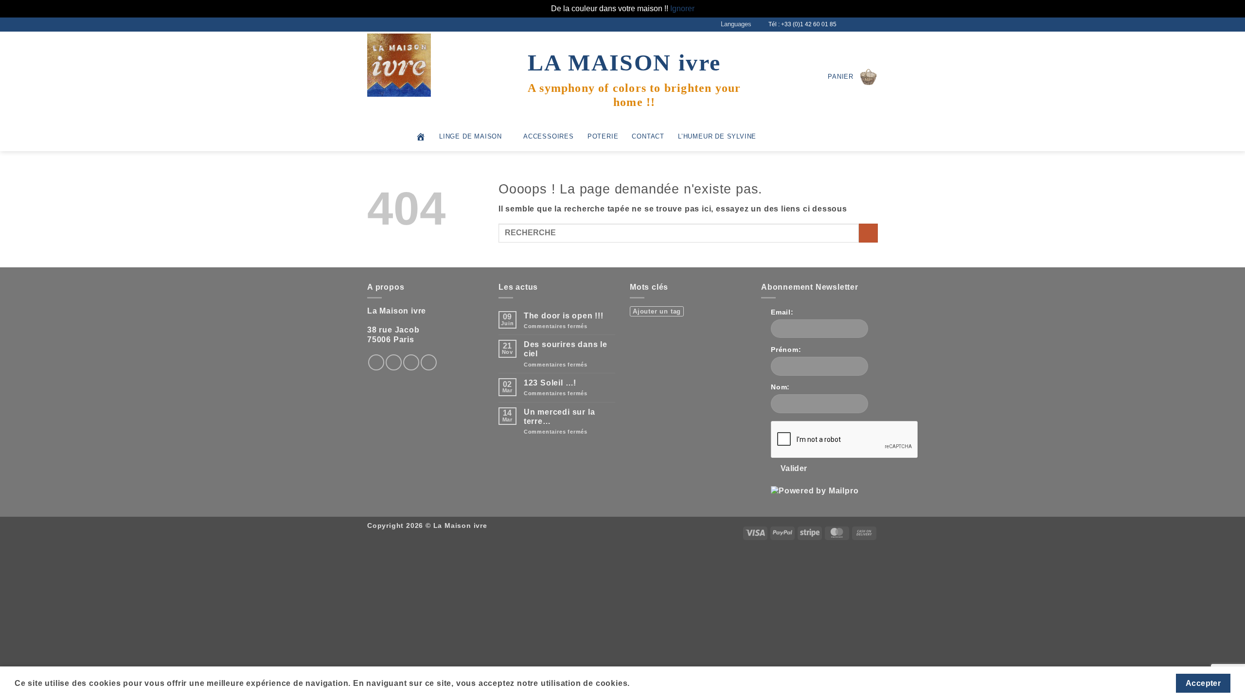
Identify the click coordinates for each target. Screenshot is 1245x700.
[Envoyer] (868, 233)
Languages (736, 24)
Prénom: (786, 349)
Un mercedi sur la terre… (559, 416)
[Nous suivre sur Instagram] (845, 24)
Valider (794, 468)
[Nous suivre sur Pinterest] (429, 362)
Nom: (780, 387)
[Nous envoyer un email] (864, 24)
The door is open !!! (564, 316)
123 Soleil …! (550, 383)
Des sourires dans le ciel (565, 349)
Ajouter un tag (657, 311)
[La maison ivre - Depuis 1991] (415, 65)
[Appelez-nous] (873, 24)
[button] (853, 77)
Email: (782, 312)
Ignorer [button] (682, 8)
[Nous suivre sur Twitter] (854, 24)
